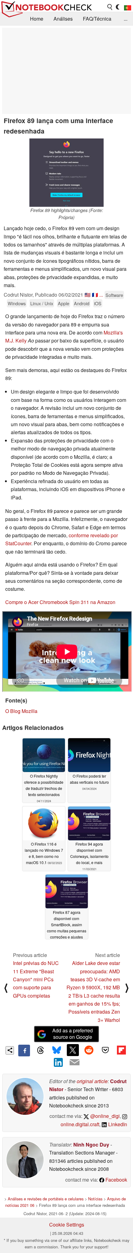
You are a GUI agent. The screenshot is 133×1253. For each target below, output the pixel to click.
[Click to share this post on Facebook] (24, 1050)
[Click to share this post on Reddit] (89, 1050)
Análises (63, 18)
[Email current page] (74, 1062)
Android (81, 303)
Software (114, 295)
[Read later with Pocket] (105, 1050)
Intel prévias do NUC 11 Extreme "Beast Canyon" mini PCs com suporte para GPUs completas (36, 979)
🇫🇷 (95, 294)
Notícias (95, 1199)
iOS (97, 303)
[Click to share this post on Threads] (40, 1050)
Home (36, 18)
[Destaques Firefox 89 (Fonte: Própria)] (66, 172)
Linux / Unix (41, 303)
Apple (63, 303)
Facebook (115, 1179)
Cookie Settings (66, 1224)
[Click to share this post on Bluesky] (56, 1050)
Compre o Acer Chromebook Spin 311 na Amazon (60, 602)
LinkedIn (117, 1124)
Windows (17, 303)
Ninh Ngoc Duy (91, 1144)
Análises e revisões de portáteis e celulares (46, 1199)
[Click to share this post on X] (73, 1050)
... (125, 18)
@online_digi (104, 1115)
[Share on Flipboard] (121, 1050)
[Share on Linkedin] (58, 1062)
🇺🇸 (87, 294)
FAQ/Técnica (97, 18)
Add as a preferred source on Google (72, 1033)
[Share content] (10, 1050)
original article (92, 1081)
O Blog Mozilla (21, 711)
